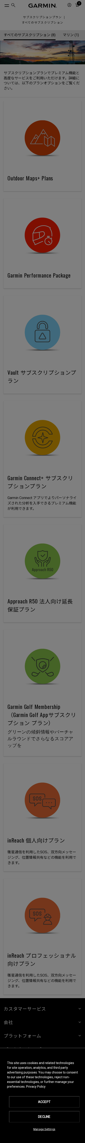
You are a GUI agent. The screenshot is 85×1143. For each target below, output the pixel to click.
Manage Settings (44, 1129)
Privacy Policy (36, 1086)
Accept (44, 1102)
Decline (44, 1116)
